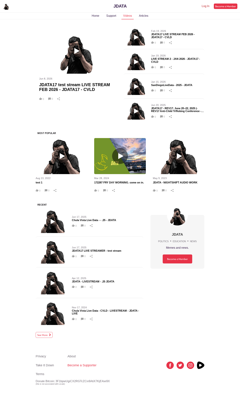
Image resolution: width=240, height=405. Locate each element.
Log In (205, 6)
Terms (40, 374)
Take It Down (45, 365)
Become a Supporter (81, 365)
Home (95, 15)
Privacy (41, 356)
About (71, 356)
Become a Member (225, 6)
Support (111, 15)
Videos (127, 15)
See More (42, 335)
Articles (143, 15)
